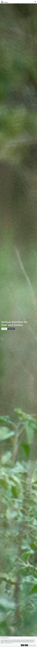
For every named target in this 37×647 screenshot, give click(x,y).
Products (4, 328)
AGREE (22, 645)
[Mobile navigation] (35, 1)
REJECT (26, 645)
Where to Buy (11, 328)
